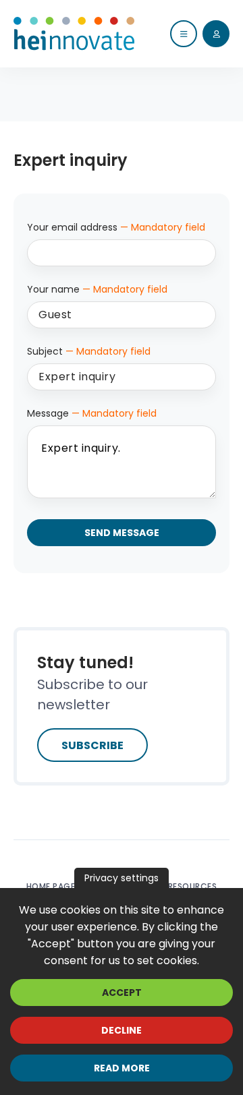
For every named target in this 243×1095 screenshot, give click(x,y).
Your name (97, 289)
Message (92, 413)
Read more (122, 1068)
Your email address (116, 227)
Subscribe (92, 745)
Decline (121, 1030)
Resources (192, 886)
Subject (89, 351)
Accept (122, 992)
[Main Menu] (183, 33)
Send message (121, 532)
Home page (51, 886)
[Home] (74, 34)
